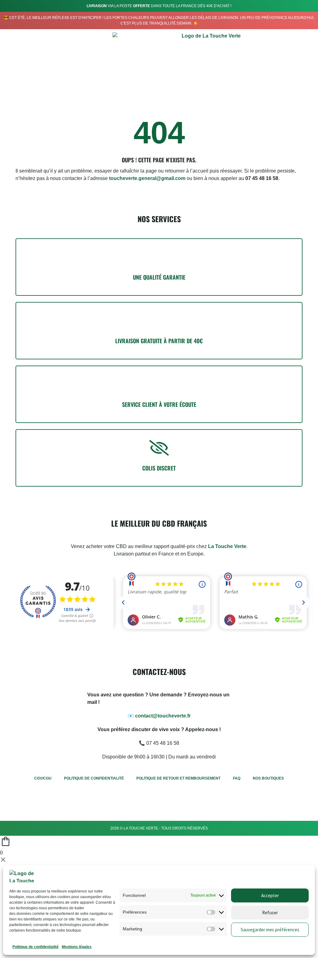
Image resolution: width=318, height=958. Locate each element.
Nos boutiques (268, 778)
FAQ (236, 778)
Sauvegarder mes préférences (270, 930)
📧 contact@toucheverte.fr (159, 715)
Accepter (270, 895)
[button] (293, 60)
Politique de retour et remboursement (178, 778)
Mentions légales (77, 947)
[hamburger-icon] (13, 61)
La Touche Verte (227, 546)
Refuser (270, 912)
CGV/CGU (43, 778)
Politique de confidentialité (35, 947)
